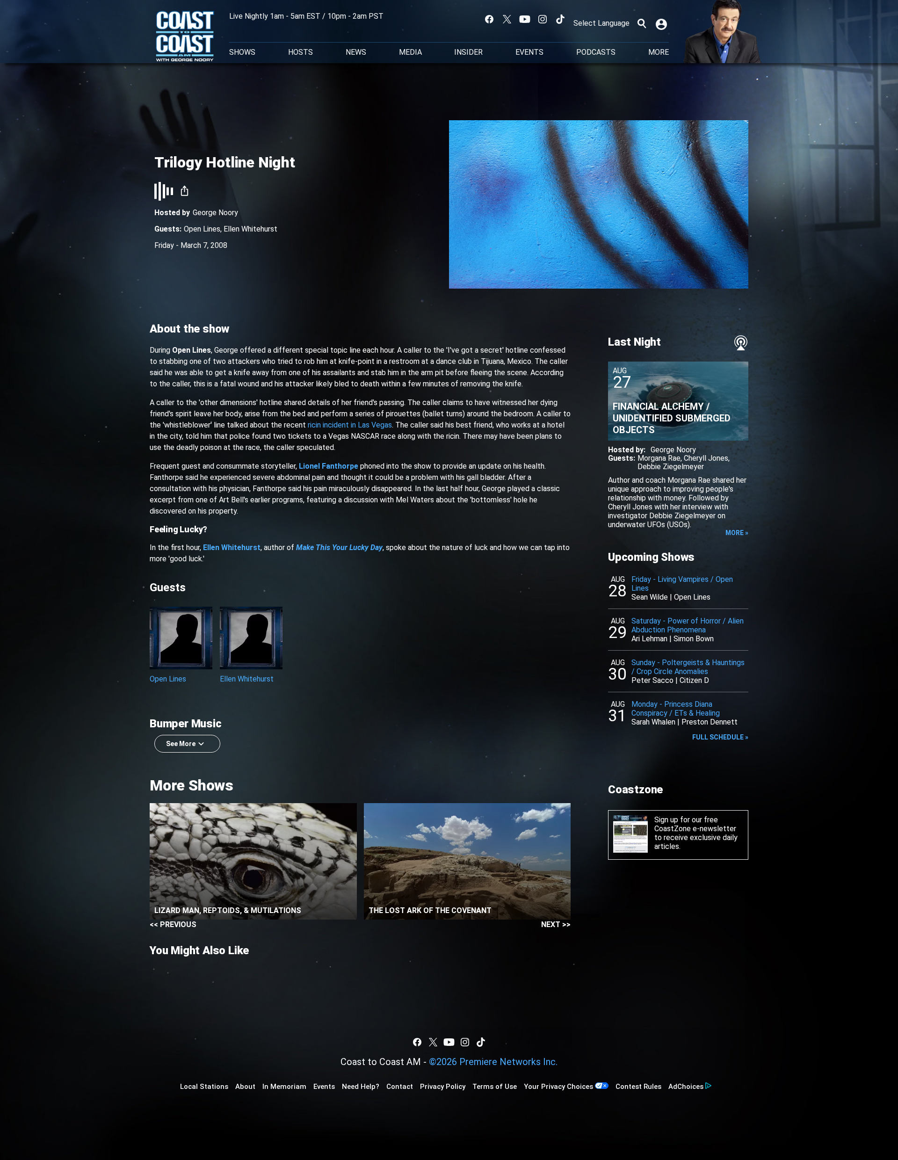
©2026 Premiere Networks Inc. (493, 1061)
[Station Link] (185, 37)
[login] (662, 23)
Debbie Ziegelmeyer (670, 466)
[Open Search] (641, 23)
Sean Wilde (649, 597)
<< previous (173, 924)
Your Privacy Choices (558, 1086)
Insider (468, 52)
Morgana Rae (659, 458)
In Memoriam (284, 1086)
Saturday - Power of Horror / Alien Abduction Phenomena (687, 625)
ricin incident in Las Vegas (350, 424)
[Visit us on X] (507, 19)
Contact (399, 1086)
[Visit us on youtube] (524, 19)
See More (181, 743)
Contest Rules (638, 1086)
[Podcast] (740, 342)
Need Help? (360, 1086)
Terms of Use (494, 1086)
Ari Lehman (649, 638)
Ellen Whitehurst (250, 229)
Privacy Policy (442, 1086)
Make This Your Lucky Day (339, 547)
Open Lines (202, 229)
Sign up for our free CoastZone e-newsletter (695, 824)
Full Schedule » (720, 737)
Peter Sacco (652, 680)
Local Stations (204, 1086)
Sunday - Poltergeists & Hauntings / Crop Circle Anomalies (688, 667)
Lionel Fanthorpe (328, 466)
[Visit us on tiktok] (560, 19)
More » (736, 532)
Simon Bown (694, 638)
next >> (556, 924)
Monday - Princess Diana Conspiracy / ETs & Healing (675, 709)
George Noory (215, 212)
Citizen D (694, 680)
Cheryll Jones (706, 458)
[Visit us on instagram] (542, 19)
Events (529, 52)
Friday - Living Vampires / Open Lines (682, 584)
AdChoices (685, 1086)
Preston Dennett (709, 722)
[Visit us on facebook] (489, 19)
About (245, 1086)
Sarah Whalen (653, 722)
